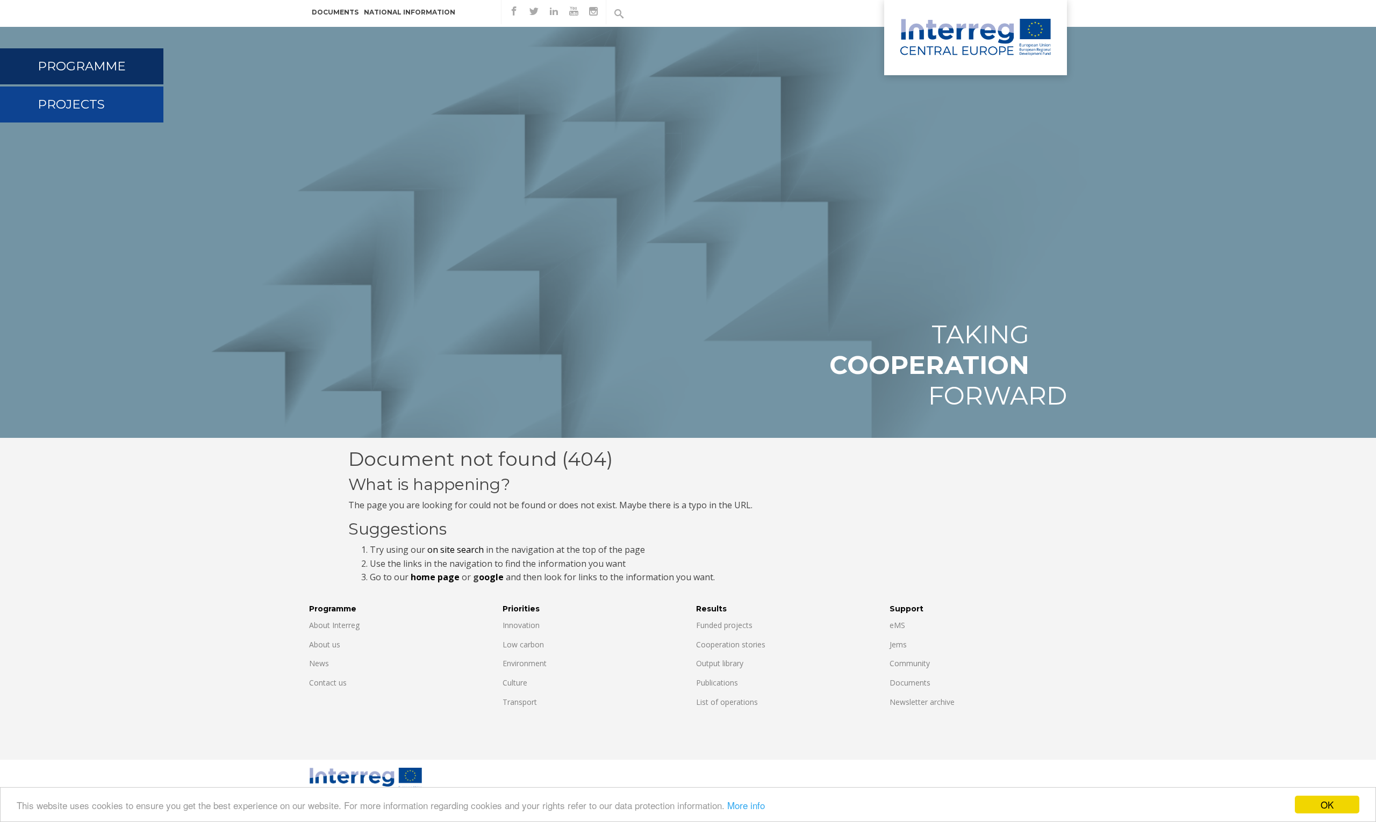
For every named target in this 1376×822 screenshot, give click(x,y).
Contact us (328, 682)
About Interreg (334, 625)
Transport (520, 702)
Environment (525, 663)
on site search (455, 550)
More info (746, 805)
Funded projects (724, 625)
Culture (515, 682)
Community (910, 663)
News (319, 663)
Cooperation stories (730, 644)
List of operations (727, 702)
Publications (717, 682)
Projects (71, 104)
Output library (719, 663)
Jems (898, 644)
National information (409, 12)
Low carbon (523, 644)
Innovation (521, 625)
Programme (82, 66)
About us (324, 644)
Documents (335, 12)
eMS (897, 625)
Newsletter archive (922, 702)
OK (1327, 804)
